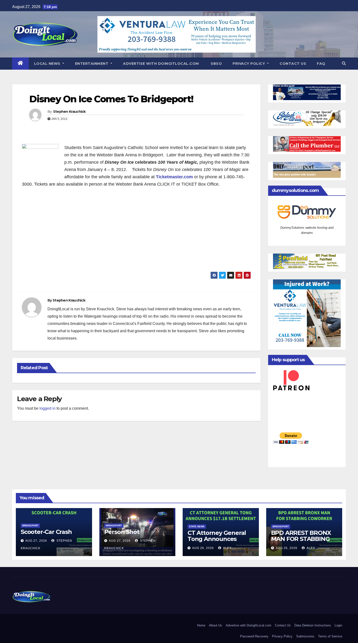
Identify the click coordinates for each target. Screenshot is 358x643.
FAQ (321, 63)
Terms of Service (330, 636)
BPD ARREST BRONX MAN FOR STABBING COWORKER (301, 538)
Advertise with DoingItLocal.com (161, 63)
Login (338, 625)
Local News (48, 63)
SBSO (216, 63)
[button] (344, 63)
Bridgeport (30, 525)
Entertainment (92, 63)
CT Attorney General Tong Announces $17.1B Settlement (217, 538)
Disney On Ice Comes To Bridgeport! (111, 99)
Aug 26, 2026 (203, 548)
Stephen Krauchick (69, 111)
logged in (47, 408)
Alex (227, 548)
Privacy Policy (249, 63)
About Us (215, 625)
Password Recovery (254, 636)
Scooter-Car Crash (46, 531)
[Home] (20, 63)
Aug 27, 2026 (36, 540)
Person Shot (121, 531)
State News (197, 526)
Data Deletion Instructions (312, 625)
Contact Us (293, 63)
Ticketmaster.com (174, 176)
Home (201, 625)
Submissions (305, 636)
